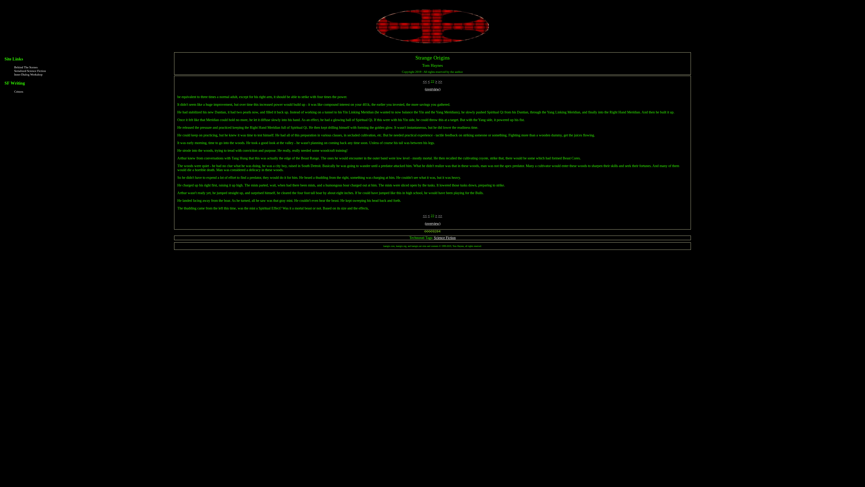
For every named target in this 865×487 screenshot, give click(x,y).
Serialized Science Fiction (30, 71)
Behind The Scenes (26, 67)
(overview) (432, 89)
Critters (18, 91)
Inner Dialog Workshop (28, 74)
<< (425, 81)
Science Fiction (445, 238)
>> (440, 81)
